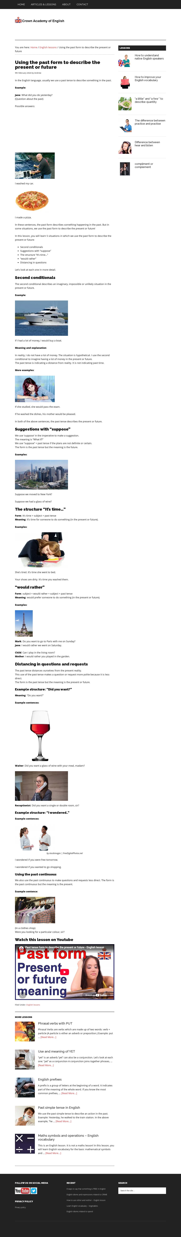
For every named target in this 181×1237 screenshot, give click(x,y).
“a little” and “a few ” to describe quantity (149, 100)
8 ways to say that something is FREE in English (86, 1189)
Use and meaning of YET (56, 1051)
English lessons (33, 1005)
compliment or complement (144, 165)
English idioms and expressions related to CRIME (87, 1194)
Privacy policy (20, 1207)
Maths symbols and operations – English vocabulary (68, 1137)
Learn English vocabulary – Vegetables (82, 1206)
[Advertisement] (139, 26)
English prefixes (50, 1079)
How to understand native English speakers (149, 57)
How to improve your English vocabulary (148, 78)
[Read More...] (48, 1037)
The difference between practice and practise (150, 122)
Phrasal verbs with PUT (55, 1023)
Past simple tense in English (59, 1107)
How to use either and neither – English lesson (86, 1200)
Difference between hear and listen (147, 144)
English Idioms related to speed (80, 1211)
